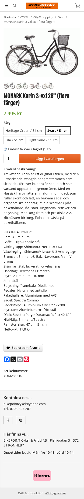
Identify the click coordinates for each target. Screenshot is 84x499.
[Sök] (14, 5)
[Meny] (6, 5)
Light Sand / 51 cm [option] (43, 140)
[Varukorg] (78, 5)
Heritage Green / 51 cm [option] (24, 130)
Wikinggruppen (55, 493)
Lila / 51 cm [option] (14, 140)
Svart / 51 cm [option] (58, 130)
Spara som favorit (25, 347)
